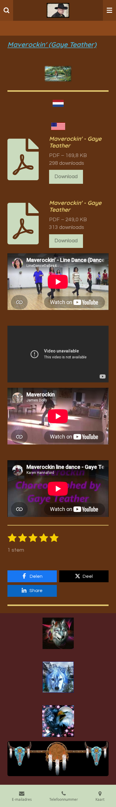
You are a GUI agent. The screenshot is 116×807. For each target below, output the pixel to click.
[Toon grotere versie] (58, 633)
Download (66, 176)
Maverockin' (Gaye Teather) (51, 44)
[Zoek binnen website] (6, 10)
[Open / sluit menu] (109, 10)
